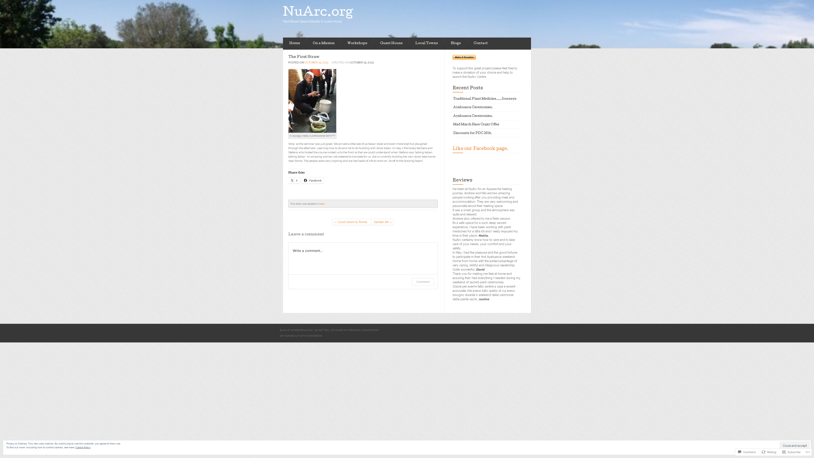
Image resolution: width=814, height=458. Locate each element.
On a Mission (324, 43)
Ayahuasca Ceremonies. (473, 107)
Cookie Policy (83, 447)
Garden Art (381, 222)
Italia (321, 203)
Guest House (391, 43)
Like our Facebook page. (481, 149)
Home (294, 43)
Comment (423, 281)
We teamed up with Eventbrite (301, 335)
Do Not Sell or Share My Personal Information (347, 330)
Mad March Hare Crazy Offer (476, 124)
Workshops (357, 43)
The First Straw (303, 57)
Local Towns (426, 43)
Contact (481, 43)
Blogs (456, 43)
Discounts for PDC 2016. (472, 133)
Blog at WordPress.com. (296, 330)
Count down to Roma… (352, 222)
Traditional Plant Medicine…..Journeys (484, 99)
